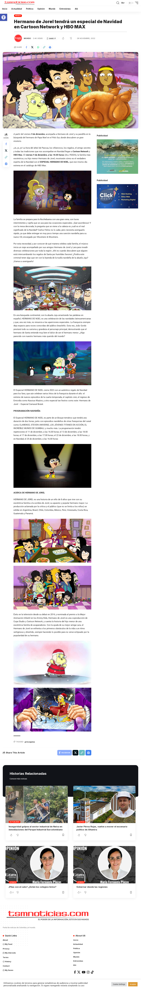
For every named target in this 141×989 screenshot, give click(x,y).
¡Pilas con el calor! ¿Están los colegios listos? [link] (32, 887)
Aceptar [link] (133, 984)
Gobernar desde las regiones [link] (92, 887)
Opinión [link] (13, 882)
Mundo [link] (18, 16)
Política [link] (80, 822)
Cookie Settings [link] (119, 984)
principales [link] (30, 742)
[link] (3, 17)
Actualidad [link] (14, 822)
